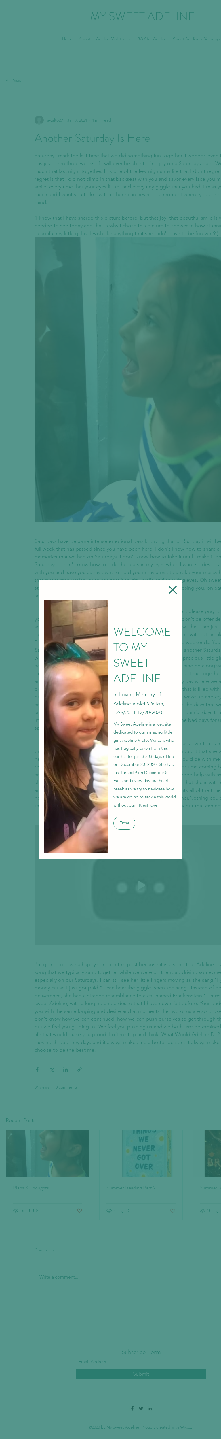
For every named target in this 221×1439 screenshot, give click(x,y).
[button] (173, 590)
